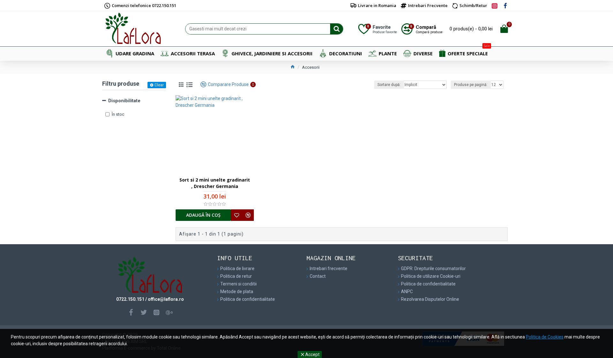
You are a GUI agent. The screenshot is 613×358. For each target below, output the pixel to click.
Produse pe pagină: (471, 84)
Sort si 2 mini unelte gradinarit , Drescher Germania (214, 183)
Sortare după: (389, 84)
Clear (159, 85)
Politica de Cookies (545, 336)
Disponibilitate (124, 101)
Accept (312, 354)
